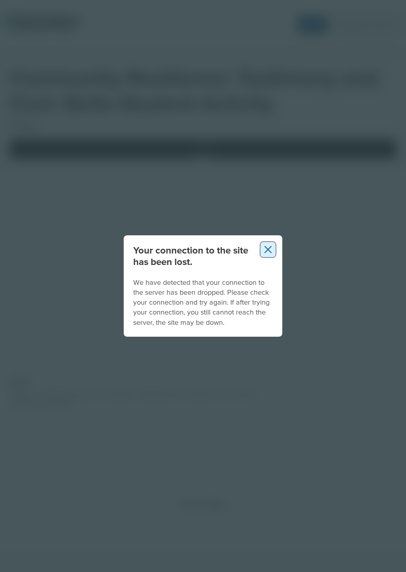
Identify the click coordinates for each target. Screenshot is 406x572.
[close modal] (268, 249)
